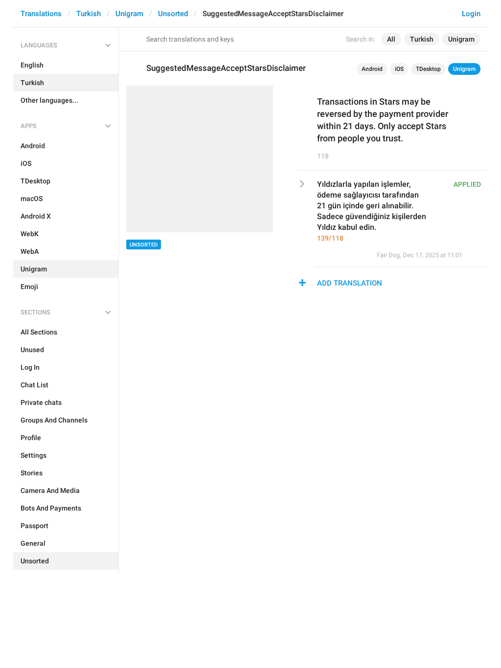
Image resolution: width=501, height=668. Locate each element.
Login (471, 13)
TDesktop (428, 69)
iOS (399, 69)
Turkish (88, 13)
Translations (41, 13)
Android (372, 69)
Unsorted (173, 13)
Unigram (129, 13)
